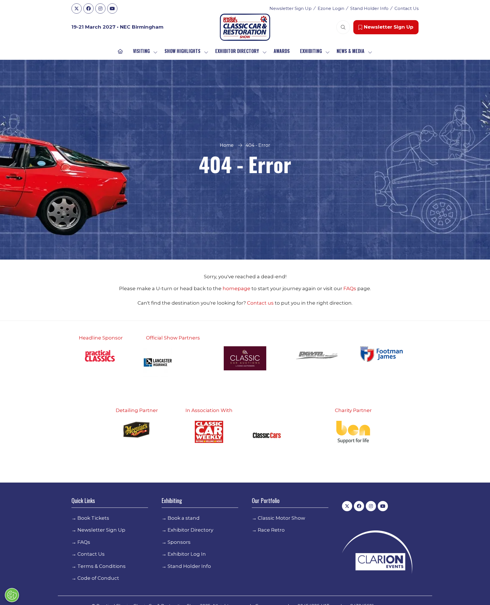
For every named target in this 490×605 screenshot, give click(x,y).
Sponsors (179, 542)
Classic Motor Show (281, 518)
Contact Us (406, 8)
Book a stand (184, 518)
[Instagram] (100, 8)
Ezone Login (331, 8)
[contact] (274, 303)
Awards (282, 51)
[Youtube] (112, 8)
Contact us (260, 303)
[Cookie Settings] (12, 595)
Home (227, 145)
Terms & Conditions (101, 566)
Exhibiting (311, 51)
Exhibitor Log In (187, 554)
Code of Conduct (98, 578)
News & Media (350, 51)
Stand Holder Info (369, 8)
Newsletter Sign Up (290, 8)
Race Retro (271, 530)
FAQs (350, 288)
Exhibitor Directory (237, 51)
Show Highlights (182, 51)
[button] (343, 27)
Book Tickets (93, 518)
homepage (237, 288)
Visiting (141, 51)
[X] (76, 8)
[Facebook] (88, 8)
